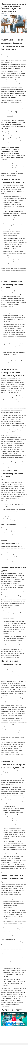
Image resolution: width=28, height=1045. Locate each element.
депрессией (10, 116)
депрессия (16, 213)
